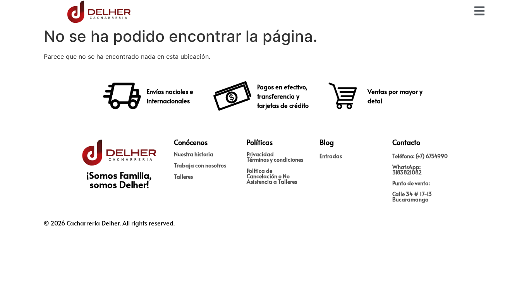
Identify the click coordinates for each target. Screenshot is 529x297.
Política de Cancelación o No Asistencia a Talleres (272, 176)
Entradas (330, 156)
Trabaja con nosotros (200, 165)
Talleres (183, 176)
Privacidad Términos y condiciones (275, 156)
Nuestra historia (193, 154)
